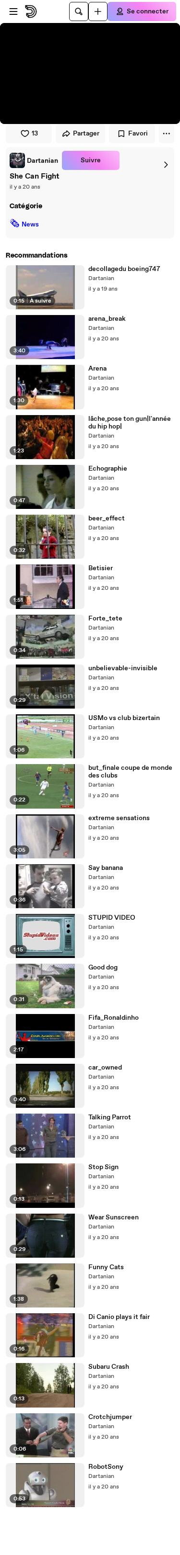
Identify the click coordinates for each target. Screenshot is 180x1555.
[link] (34, 160)
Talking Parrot (109, 1117)
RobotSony (105, 1467)
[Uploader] (98, 11)
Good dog (103, 967)
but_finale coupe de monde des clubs (130, 771)
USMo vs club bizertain (124, 718)
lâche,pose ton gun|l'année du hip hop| (129, 422)
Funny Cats (106, 1267)
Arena (97, 368)
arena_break (107, 319)
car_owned (105, 1067)
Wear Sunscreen (113, 1217)
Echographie (107, 469)
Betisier (100, 568)
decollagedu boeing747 (124, 269)
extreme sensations (119, 818)
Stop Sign (103, 1167)
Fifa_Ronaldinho (113, 1018)
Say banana (105, 868)
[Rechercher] (78, 11)
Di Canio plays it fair (119, 1317)
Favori (138, 133)
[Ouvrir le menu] (13, 11)
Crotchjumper (110, 1417)
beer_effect (106, 518)
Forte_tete (105, 618)
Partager (86, 133)
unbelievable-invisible (122, 668)
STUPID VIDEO (111, 918)
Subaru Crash (108, 1367)
